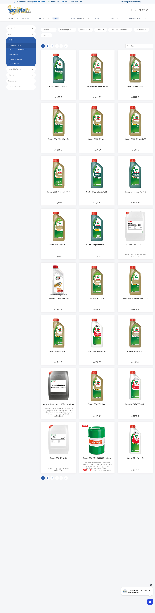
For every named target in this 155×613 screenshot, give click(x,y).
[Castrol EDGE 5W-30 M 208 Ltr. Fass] (97, 440)
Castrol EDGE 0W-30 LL (58, 245)
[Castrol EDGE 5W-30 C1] (97, 386)
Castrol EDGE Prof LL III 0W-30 (58, 192)
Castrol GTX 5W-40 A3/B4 (97, 351)
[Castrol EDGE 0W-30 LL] (58, 226)
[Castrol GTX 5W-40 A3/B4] (97, 333)
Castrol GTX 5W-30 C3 (135, 245)
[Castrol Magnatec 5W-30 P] (97, 226)
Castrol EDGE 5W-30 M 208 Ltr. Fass (97, 458)
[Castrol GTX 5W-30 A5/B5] (135, 386)
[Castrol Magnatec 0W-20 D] (97, 173)
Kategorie (84, 30)
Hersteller (47, 30)
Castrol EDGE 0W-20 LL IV (135, 351)
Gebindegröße (65, 30)
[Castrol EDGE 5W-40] (135, 68)
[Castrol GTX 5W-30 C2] (58, 440)
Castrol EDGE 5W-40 (135, 86)
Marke (99, 30)
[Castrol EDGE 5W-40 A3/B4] (97, 68)
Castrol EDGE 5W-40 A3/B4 (97, 86)
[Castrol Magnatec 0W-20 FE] (58, 68)
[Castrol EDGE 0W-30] (97, 280)
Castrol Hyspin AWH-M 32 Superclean (58, 404)
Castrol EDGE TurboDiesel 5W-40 (135, 299)
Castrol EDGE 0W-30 (97, 299)
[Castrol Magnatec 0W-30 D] (135, 173)
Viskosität (140, 30)
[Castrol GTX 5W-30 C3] (135, 226)
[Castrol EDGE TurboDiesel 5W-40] (135, 280)
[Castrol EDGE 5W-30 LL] (97, 121)
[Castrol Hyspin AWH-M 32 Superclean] (58, 386)
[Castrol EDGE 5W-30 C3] (58, 333)
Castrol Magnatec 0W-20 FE (58, 86)
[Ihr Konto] (135, 10)
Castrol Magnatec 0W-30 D (135, 192)
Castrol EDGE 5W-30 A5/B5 (135, 139)
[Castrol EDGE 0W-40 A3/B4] (58, 121)
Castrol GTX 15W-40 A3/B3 (58, 299)
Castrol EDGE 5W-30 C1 (97, 404)
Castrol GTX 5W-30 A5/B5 (135, 404)
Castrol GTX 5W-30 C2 (58, 458)
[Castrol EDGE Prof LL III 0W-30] (58, 173)
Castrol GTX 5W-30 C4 (135, 458)
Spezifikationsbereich (119, 30)
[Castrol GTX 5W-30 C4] (135, 440)
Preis (45, 35)
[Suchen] (131, 10)
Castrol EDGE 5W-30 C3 (58, 351)
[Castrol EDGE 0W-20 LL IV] (135, 333)
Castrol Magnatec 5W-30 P (96, 245)
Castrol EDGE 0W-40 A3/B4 (58, 139)
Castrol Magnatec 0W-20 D (97, 192)
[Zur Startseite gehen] (19, 10)
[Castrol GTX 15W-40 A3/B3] (58, 280)
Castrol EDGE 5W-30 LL (97, 139)
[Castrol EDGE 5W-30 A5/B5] (135, 121)
